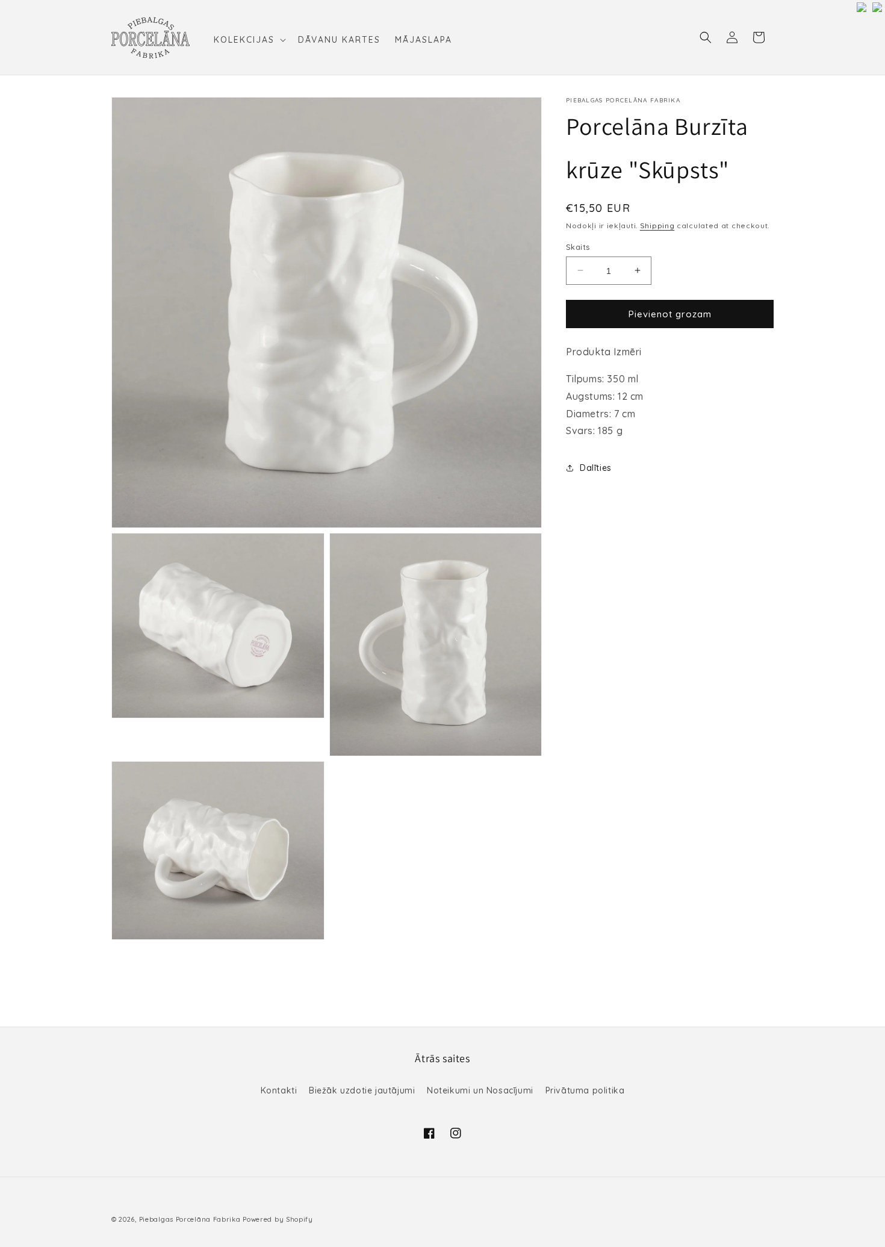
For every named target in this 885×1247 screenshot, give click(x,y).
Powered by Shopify (278, 1219)
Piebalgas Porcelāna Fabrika (190, 1219)
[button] (248, 39)
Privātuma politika (585, 1090)
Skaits (577, 246)
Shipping (657, 225)
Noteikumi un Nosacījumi (480, 1090)
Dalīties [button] (596, 467)
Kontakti (279, 1090)
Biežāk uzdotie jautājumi (362, 1090)
